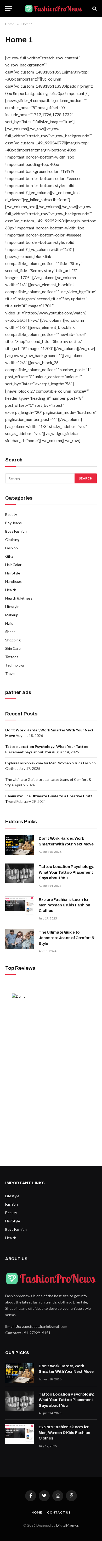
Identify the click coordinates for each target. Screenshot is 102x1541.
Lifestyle (12, 606)
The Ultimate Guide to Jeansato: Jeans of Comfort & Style (66, 938)
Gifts (9, 556)
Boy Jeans (13, 523)
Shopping (13, 640)
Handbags (13, 581)
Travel (10, 673)
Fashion (11, 548)
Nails (9, 623)
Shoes (10, 631)
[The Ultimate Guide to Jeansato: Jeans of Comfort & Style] (19, 939)
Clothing (12, 539)
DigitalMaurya (67, 1525)
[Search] (94, 8)
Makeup (11, 615)
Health (10, 590)
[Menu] (8, 8)
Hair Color (13, 564)
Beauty (11, 514)
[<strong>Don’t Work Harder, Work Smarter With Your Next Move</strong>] (19, 845)
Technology (15, 665)
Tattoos (11, 656)
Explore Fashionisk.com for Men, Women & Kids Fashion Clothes (64, 905)
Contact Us (58, 1512)
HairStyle (12, 573)
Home (36, 1512)
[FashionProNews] (53, 8)
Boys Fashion (16, 531)
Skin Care (13, 648)
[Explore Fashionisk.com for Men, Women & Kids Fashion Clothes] (19, 906)
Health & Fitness (18, 598)
